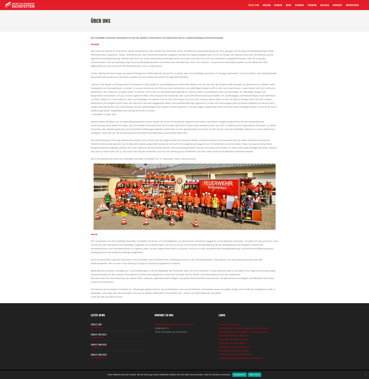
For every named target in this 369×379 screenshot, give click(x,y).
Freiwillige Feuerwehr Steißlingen (235, 354)
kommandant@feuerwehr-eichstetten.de (174, 324)
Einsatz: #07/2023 (99, 334)
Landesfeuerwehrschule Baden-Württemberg (240, 358)
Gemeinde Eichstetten (229, 324)
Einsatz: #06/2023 (99, 344)
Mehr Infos (255, 374)
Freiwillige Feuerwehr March (232, 343)
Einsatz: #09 (96, 324)
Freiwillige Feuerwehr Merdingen (235, 346)
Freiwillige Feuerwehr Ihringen (233, 339)
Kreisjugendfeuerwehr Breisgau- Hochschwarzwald (243, 332)
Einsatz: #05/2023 (99, 354)
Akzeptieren (239, 374)
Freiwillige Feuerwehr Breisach (233, 335)
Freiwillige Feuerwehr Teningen (234, 350)
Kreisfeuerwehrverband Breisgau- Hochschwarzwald (244, 328)
